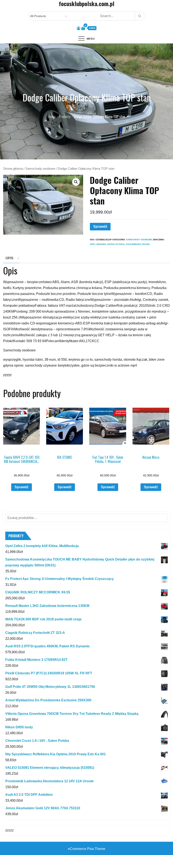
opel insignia (98, 244)
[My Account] (78, 28)
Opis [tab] (9, 258)
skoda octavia (115, 244)
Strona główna (13, 168)
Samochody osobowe (40, 168)
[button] (76, 182)
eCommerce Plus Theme (86, 849)
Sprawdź (100, 226)
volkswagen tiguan (138, 244)
